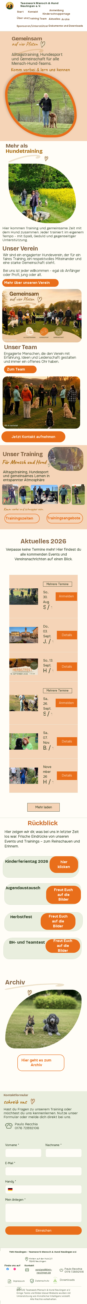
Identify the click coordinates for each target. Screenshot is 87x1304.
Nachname (54, 1145)
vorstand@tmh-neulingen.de (43, 1271)
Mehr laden (43, 807)
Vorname (12, 1145)
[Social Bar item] (7, 1269)
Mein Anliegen (15, 1199)
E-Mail (10, 1163)
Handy (10, 1181)
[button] (44, 607)
